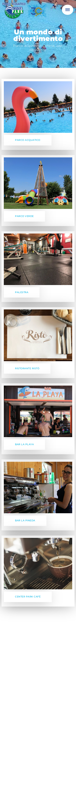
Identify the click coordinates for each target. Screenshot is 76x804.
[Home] (25, 12)
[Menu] (67, 10)
